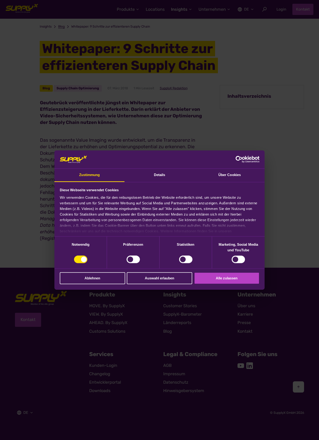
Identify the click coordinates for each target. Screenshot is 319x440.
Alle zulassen (226, 278)
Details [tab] (159, 175)
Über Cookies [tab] (229, 175)
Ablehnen (92, 278)
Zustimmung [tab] (89, 175)
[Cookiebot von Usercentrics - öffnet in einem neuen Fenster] (239, 159)
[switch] (133, 259)
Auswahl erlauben (159, 278)
